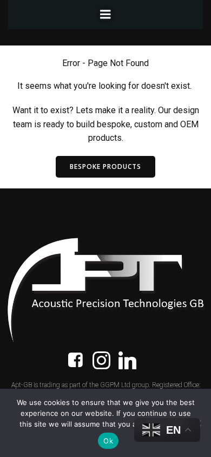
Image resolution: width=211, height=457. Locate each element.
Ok (108, 440)
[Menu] (105, 14)
